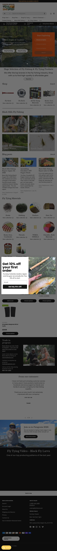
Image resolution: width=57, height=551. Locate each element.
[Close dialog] (54, 258)
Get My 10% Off (14, 286)
